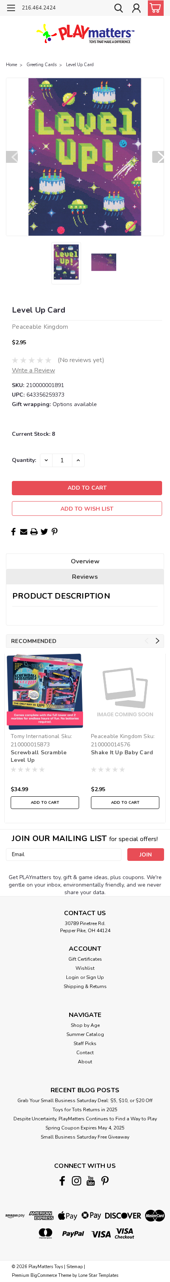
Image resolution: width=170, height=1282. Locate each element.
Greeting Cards (41, 65)
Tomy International (35, 736)
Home (11, 65)
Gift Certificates (85, 959)
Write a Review (33, 370)
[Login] (136, 9)
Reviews (85, 576)
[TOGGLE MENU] (11, 9)
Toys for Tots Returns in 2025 (85, 1109)
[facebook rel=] (62, 1181)
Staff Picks (85, 1043)
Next (158, 157)
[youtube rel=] (91, 1181)
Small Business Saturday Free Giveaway (85, 1137)
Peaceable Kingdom (116, 736)
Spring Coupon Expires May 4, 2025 (85, 1128)
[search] (119, 9)
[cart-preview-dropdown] (154, 8)
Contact (85, 1052)
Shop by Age (85, 1025)
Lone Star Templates (98, 1275)
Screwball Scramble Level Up (39, 756)
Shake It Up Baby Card (122, 752)
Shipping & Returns (85, 986)
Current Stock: (33, 434)
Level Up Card (80, 65)
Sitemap (74, 1267)
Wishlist (85, 968)
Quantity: (24, 460)
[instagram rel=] (76, 1181)
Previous (12, 157)
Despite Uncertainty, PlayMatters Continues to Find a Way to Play (85, 1119)
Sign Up (95, 977)
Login (72, 977)
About (85, 1062)
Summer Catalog (85, 1034)
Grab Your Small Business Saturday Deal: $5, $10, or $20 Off (85, 1100)
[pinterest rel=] (105, 1181)
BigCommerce (43, 1275)
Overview (85, 561)
